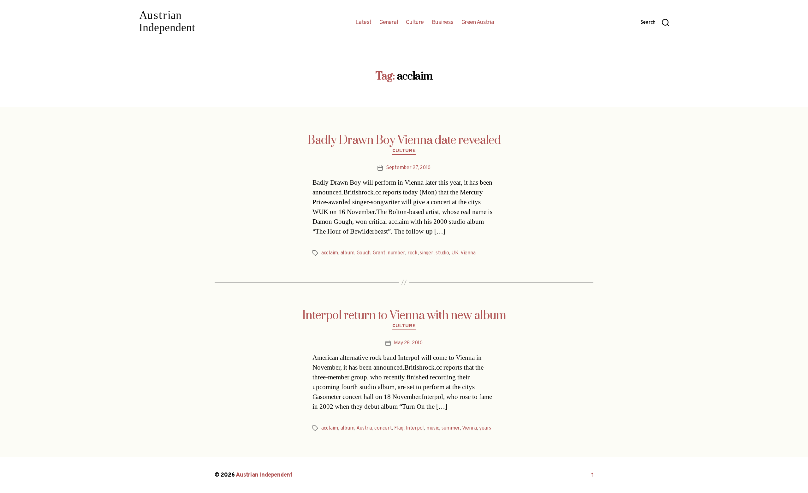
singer (426, 253)
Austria (364, 428)
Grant (379, 253)
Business (443, 22)
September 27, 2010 (408, 168)
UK (454, 253)
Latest (363, 22)
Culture (415, 22)
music (432, 428)
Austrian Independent (264, 475)
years (485, 428)
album (347, 253)
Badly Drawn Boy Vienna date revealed (404, 140)
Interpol (415, 428)
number (396, 253)
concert (383, 428)
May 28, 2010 (408, 343)
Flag (398, 428)
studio (442, 253)
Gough (364, 253)
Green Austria (477, 22)
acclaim (329, 253)
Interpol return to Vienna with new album (404, 315)
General (388, 22)
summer (451, 428)
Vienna (467, 253)
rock (412, 253)
